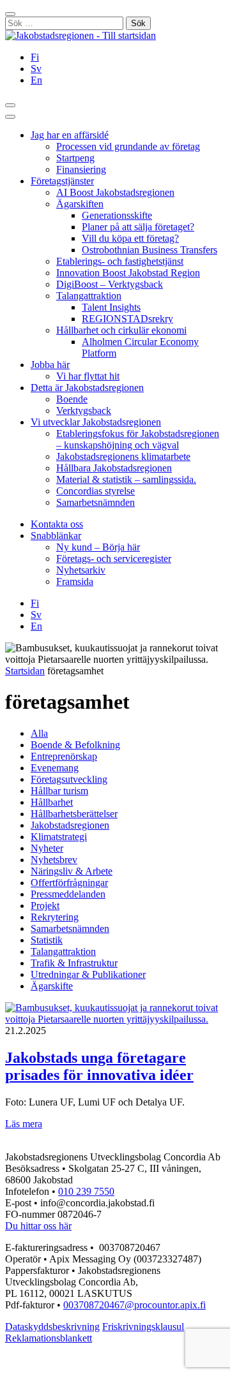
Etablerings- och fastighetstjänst (119, 261)
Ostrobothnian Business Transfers (149, 249)
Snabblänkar (56, 535)
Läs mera (23, 1123)
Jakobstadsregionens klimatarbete (123, 456)
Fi (35, 57)
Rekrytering (55, 917)
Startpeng (75, 157)
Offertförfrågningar (69, 882)
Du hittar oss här (38, 1225)
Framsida (74, 581)
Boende (72, 399)
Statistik (47, 940)
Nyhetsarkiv (80, 570)
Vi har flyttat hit (87, 376)
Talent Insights (111, 307)
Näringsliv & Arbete (71, 871)
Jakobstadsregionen (70, 825)
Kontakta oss (57, 524)
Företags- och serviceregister (113, 558)
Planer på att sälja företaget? (138, 226)
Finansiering (81, 169)
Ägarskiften (79, 203)
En (36, 80)
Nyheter (47, 848)
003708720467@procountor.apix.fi (134, 1304)
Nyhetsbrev (54, 859)
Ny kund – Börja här (98, 547)
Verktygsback (83, 410)
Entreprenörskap (64, 756)
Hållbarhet (52, 802)
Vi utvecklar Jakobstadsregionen (96, 422)
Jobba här (50, 364)
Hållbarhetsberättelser (74, 813)
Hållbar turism (59, 790)
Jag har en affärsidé (70, 134)
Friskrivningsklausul (143, 1326)
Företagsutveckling (69, 779)
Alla (39, 733)
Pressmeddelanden (68, 894)
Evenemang (55, 767)
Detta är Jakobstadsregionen (87, 387)
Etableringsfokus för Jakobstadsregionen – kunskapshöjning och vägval (137, 439)
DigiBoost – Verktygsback (109, 284)
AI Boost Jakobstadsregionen (115, 192)
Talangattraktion (88, 295)
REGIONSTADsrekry (127, 318)
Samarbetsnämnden (95, 502)
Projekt (45, 905)
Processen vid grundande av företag (128, 146)
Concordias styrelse (95, 490)
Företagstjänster (62, 180)
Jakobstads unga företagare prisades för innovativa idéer (99, 1066)
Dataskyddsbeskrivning (52, 1326)
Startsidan (25, 670)
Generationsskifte (117, 215)
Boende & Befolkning (75, 744)
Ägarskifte (52, 985)
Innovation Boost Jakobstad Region (128, 272)
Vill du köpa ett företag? (130, 238)
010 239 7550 (86, 1191)
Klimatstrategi (59, 836)
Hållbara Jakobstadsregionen (114, 467)
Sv (36, 68)
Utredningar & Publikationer (88, 974)
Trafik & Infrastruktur (74, 963)
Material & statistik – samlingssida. (126, 479)
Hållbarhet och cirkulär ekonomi (121, 330)
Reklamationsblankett (48, 1338)
